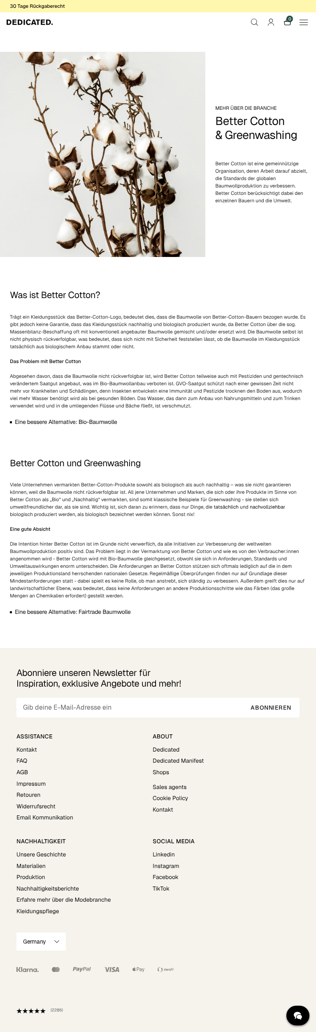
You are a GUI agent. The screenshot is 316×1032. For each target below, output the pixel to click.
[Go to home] (30, 22)
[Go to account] (270, 22)
